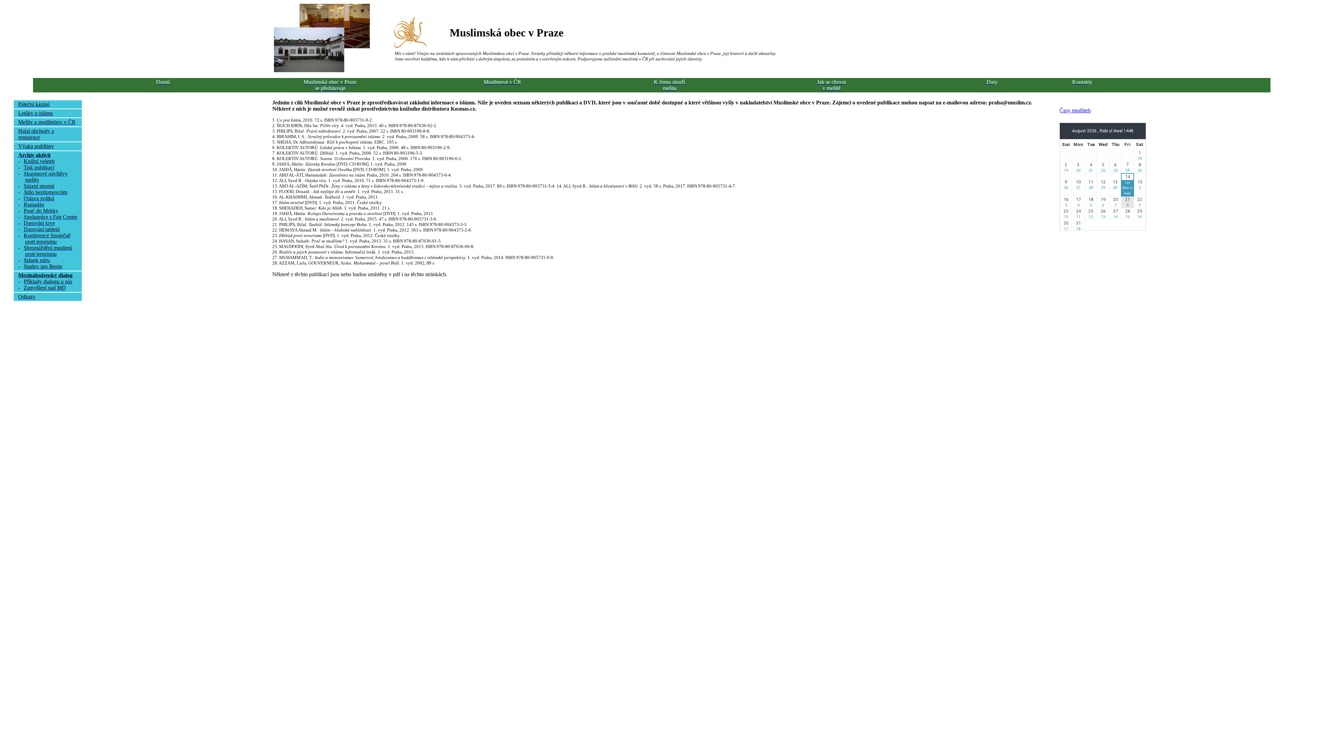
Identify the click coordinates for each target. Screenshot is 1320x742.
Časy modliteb (1075, 110)
